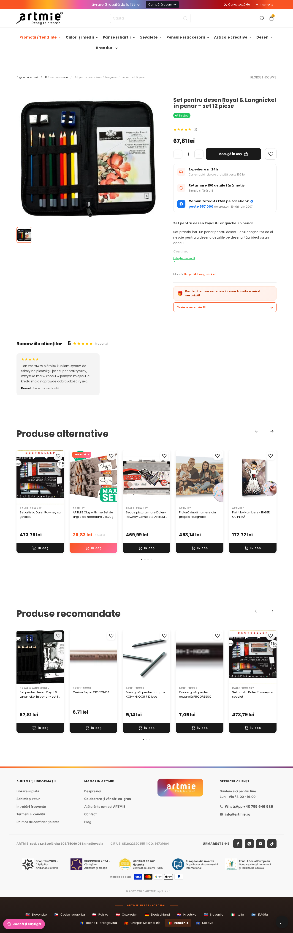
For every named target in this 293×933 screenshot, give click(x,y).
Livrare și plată (27, 791)
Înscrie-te (266, 4)
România (178, 923)
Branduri (105, 47)
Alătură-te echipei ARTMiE (104, 806)
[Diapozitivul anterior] (21, 477)
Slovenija (213, 914)
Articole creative (230, 37)
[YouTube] (260, 843)
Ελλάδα (259, 914)
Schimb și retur (28, 799)
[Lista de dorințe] (261, 18)
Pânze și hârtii (117, 37)
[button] (141, 559)
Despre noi (92, 791)
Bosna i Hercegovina (98, 923)
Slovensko (36, 914)
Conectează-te (239, 4)
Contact (90, 814)
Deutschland (157, 914)
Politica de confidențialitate (37, 822)
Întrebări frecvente (31, 806)
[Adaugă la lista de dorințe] (58, 456)
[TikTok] (272, 843)
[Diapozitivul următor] (59, 477)
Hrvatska (186, 914)
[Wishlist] (271, 154)
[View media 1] (24, 235)
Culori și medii (80, 37)
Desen (262, 37)
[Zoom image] (88, 158)
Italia (237, 914)
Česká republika (69, 914)
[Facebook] (237, 843)
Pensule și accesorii (185, 37)
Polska (100, 914)
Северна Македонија (142, 923)
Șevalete (148, 37)
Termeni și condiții (30, 814)
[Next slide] (272, 431)
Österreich (127, 914)
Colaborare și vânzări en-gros (107, 799)
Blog (87, 822)
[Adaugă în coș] (40, 548)
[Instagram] (249, 843)
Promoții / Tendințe (38, 37)
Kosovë (204, 923)
